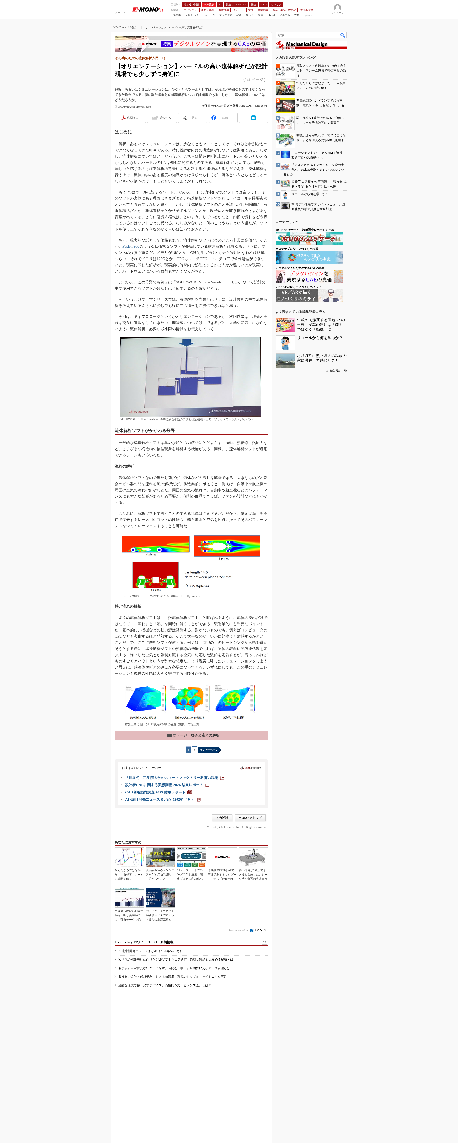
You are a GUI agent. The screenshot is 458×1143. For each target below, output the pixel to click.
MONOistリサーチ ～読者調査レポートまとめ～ (306, 230)
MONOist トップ (250, 817)
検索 (343, 35)
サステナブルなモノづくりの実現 (297, 249)
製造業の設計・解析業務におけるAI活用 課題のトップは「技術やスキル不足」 (174, 976)
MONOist (118, 27)
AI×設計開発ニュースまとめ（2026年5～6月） (150, 951)
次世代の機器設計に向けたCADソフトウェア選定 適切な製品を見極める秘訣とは (175, 959)
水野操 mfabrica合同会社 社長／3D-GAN (227, 106)
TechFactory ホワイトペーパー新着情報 (144, 942)
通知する (165, 117)
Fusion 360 (130, 246)
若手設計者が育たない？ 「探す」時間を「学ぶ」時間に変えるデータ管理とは (174, 968)
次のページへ (208, 750)
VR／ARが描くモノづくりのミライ (298, 287)
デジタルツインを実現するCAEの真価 (300, 268)
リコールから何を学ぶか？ (320, 338)
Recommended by (239, 930)
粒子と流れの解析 (193, 735)
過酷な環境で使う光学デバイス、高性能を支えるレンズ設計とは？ (164, 985)
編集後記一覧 (338, 370)
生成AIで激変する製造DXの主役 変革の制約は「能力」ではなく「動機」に (322, 324)
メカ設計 (132, 27)
